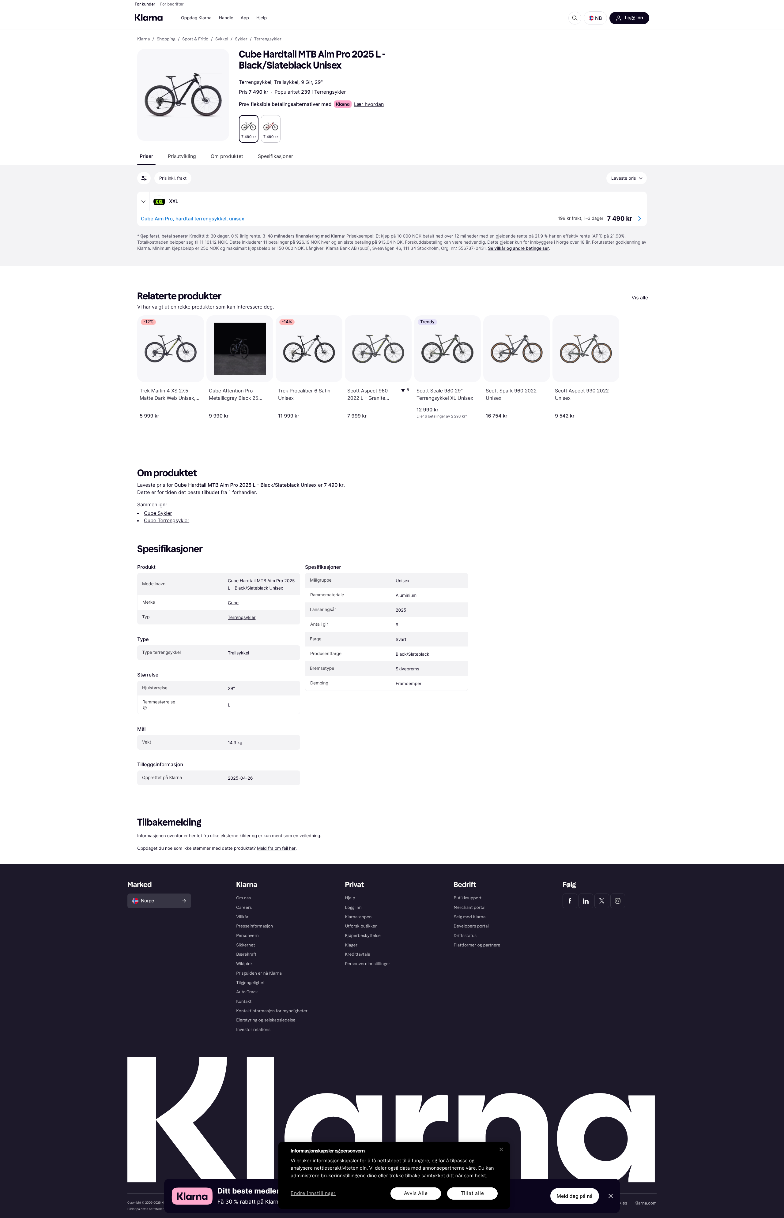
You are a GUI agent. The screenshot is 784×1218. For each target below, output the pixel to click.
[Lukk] (501, 1149)
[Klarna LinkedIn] (586, 901)
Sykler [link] (241, 39)
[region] (394, 1175)
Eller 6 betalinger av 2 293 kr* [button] (442, 416)
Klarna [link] (143, 39)
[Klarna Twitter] (601, 901)
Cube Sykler (158, 513)
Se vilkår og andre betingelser (518, 248)
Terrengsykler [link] (267, 39)
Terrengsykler (330, 92)
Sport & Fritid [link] (195, 39)
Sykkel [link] (221, 39)
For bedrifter (172, 4)
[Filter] (144, 178)
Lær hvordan (369, 104)
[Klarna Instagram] (617, 901)
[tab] (146, 156)
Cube (233, 602)
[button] (595, 18)
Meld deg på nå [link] (575, 1196)
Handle (226, 18)
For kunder (145, 4)
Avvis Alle (416, 1193)
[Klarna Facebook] (570, 901)
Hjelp (261, 18)
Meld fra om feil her (276, 848)
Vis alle (640, 297)
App (245, 18)
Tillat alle (472, 1193)
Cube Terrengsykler (166, 520)
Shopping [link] (166, 39)
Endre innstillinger (313, 1194)
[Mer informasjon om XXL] (143, 201)
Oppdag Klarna (196, 18)
